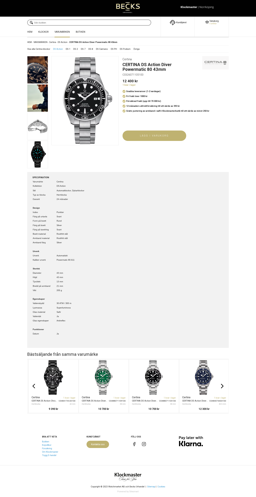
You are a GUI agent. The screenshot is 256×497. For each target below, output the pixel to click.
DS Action (62, 42)
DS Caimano (102, 49)
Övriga (136, 49)
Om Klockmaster (50, 452)
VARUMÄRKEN (62, 31)
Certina (52, 42)
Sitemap (151, 486)
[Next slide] (222, 386)
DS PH (114, 49)
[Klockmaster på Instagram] (144, 445)
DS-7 (83, 49)
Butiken (45, 441)
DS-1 (68, 49)
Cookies (161, 486)
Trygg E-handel (49, 455)
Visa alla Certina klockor (38, 49)
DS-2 (75, 49)
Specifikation (40, 177)
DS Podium (125, 49)
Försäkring (47, 448)
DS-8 (90, 49)
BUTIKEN (80, 31)
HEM (29, 31)
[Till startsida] (128, 8)
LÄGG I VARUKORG (154, 135)
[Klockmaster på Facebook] (134, 445)
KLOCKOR (43, 31)
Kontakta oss (98, 444)
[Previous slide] (34, 386)
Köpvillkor (46, 445)
